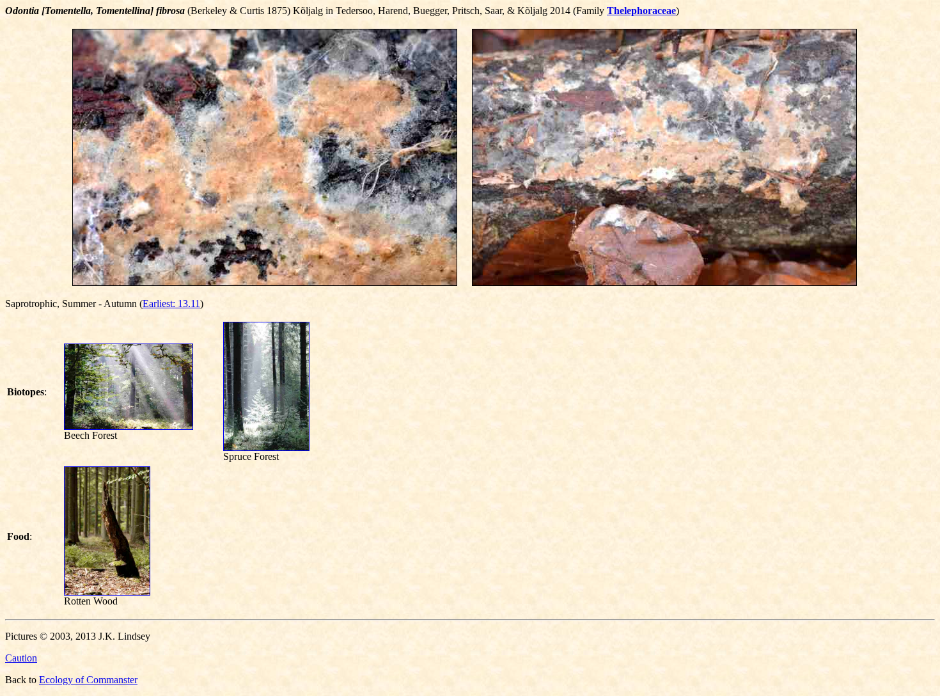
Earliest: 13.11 (171, 303)
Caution (21, 657)
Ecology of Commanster (88, 679)
